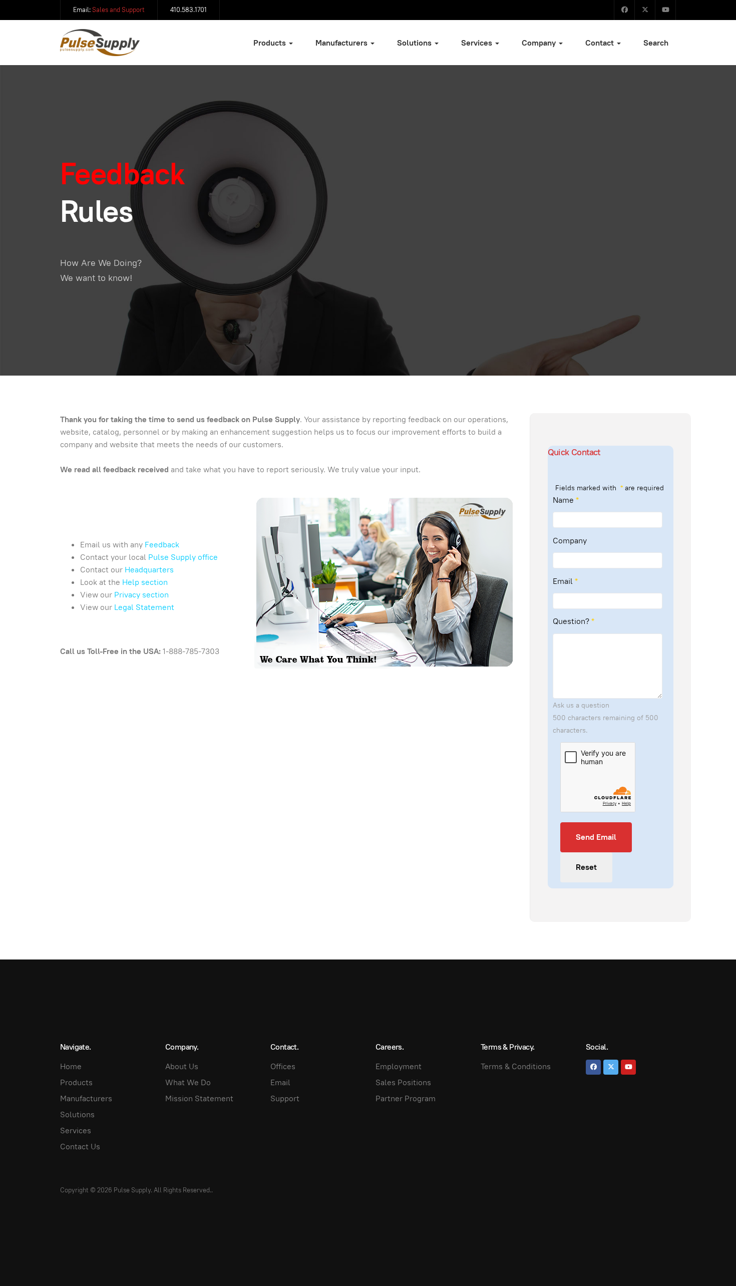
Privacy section (141, 594)
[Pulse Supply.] (100, 43)
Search (655, 43)
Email (565, 581)
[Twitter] (645, 10)
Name (566, 500)
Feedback (162, 544)
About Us (181, 1066)
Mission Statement (199, 1098)
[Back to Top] (706, 1256)
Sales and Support (118, 10)
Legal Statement (144, 607)
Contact (600, 43)
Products (270, 43)
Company (540, 43)
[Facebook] (624, 10)
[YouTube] (665, 10)
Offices (282, 1066)
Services (477, 43)
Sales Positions (403, 1082)
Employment (399, 1066)
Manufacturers (342, 43)
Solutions (415, 43)
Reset (586, 867)
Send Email (596, 837)
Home (71, 1066)
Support (284, 1098)
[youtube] (628, 1067)
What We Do (188, 1082)
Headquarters (149, 569)
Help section (145, 582)
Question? (573, 621)
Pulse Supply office (183, 557)
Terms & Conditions (516, 1066)
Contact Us (80, 1146)
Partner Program (406, 1098)
